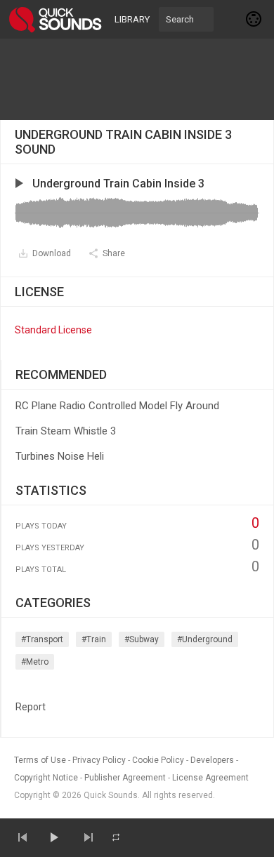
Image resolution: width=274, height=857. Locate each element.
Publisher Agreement (125, 778)
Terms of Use (40, 760)
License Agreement (210, 778)
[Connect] (254, 19)
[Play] (53, 837)
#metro (34, 662)
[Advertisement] (137, 79)
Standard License (53, 330)
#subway (141, 639)
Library (132, 19)
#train (93, 639)
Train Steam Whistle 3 (65, 431)
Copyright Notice (46, 778)
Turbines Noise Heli (59, 456)
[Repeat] (116, 837)
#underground (205, 639)
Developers (212, 760)
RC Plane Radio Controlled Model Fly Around (117, 405)
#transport (42, 639)
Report (30, 706)
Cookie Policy (158, 760)
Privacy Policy (99, 760)
